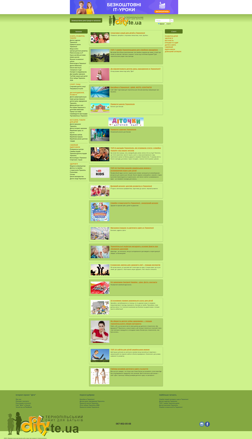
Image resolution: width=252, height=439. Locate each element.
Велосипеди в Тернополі (78, 158)
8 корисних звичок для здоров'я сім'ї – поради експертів (135, 265)
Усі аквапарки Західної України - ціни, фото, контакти (134, 282)
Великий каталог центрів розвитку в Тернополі (131, 186)
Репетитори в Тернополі (78, 63)
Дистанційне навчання (77, 74)
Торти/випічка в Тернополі (78, 116)
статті (169, 24)
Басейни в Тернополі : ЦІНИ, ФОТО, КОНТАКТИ (131, 87)
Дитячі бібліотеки (76, 65)
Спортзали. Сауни (76, 160)
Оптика (72, 174)
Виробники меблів (76, 135)
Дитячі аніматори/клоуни (78, 97)
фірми (162, 24)
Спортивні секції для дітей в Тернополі (128, 33)
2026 (5, 438)
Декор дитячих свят (76, 105)
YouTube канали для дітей (78, 76)
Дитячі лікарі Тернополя (78, 178)
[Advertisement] (79, 213)
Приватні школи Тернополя (123, 104)
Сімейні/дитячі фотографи (78, 114)
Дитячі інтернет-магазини (78, 128)
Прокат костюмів (75, 111)
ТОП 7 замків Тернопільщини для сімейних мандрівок (134, 50)
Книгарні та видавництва (78, 72)
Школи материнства (76, 176)
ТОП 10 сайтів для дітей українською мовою (130, 350)
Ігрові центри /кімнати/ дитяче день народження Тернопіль (78, 101)
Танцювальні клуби (76, 88)
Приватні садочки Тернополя (123, 130)
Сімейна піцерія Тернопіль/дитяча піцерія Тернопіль (78, 153)
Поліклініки (73, 172)
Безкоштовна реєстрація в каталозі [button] (86, 20)
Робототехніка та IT (76, 53)
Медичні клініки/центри (77, 166)
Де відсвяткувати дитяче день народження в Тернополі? (136, 69)
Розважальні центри (76, 149)
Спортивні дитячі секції (78, 86)
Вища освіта (74, 49)
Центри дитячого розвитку (79, 51)
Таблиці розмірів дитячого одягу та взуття (129, 369)
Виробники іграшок (76, 137)
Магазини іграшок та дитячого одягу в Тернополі (132, 228)
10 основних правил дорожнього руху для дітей (132, 301)
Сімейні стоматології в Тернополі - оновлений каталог (134, 203)
